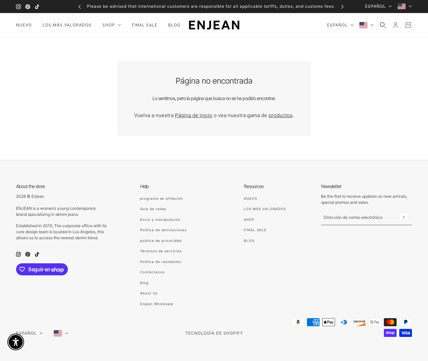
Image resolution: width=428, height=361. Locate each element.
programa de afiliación (161, 198)
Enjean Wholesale (156, 304)
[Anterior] (79, 6)
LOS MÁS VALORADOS (265, 209)
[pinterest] (28, 6)
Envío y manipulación (160, 219)
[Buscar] (383, 25)
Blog (144, 283)
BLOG (249, 241)
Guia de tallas (153, 209)
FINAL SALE (255, 230)
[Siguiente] (342, 6)
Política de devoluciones (163, 230)
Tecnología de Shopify (214, 333)
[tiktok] (37, 6)
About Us (148, 293)
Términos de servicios (161, 251)
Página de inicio (193, 115)
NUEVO (250, 198)
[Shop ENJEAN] (214, 25)
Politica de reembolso (160, 262)
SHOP (249, 219)
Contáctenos (152, 272)
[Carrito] (408, 25)
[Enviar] (403, 216)
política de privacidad (161, 241)
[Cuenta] (395, 25)
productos (281, 115)
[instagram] (18, 6)
